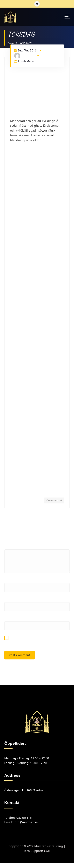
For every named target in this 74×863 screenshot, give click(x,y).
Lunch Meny (26, 61)
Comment (12, 547)
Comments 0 (54, 500)
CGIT (47, 851)
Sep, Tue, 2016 (27, 50)
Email (9, 600)
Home (11, 43)
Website (10, 619)
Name (9, 581)
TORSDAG (25, 43)
